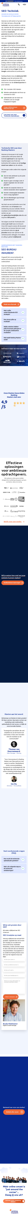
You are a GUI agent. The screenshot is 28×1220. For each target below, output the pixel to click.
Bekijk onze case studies (13, 521)
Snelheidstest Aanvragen (12, 582)
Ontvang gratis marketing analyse (13, 1201)
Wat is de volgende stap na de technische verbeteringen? (12, 868)
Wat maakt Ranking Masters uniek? (12, 338)
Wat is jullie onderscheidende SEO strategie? (11, 312)
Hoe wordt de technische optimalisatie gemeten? (11, 859)
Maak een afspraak (10, 304)
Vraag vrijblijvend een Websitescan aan (10, 108)
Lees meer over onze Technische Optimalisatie (11, 115)
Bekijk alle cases (12, 1112)
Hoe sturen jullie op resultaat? (10, 320)
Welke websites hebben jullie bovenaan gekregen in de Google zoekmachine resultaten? (12, 329)
